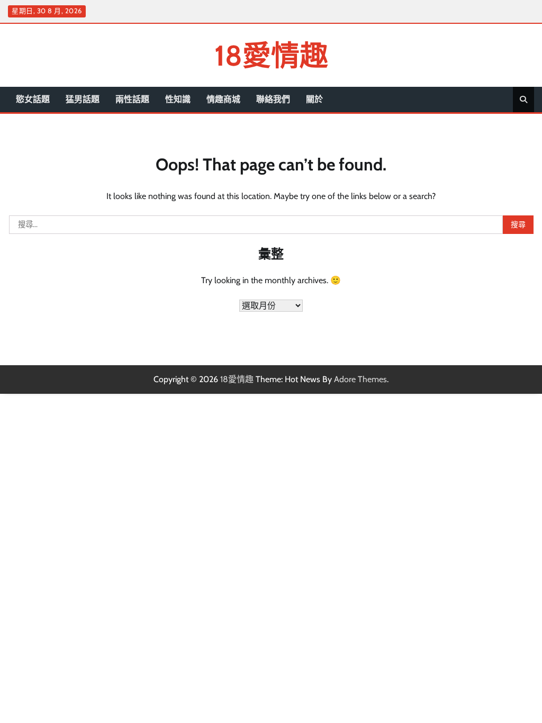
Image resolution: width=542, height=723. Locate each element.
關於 (314, 99)
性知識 (178, 99)
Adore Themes (360, 379)
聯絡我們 (273, 99)
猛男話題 (83, 99)
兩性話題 (132, 99)
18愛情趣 (271, 55)
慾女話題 (33, 99)
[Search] (523, 99)
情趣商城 (223, 99)
